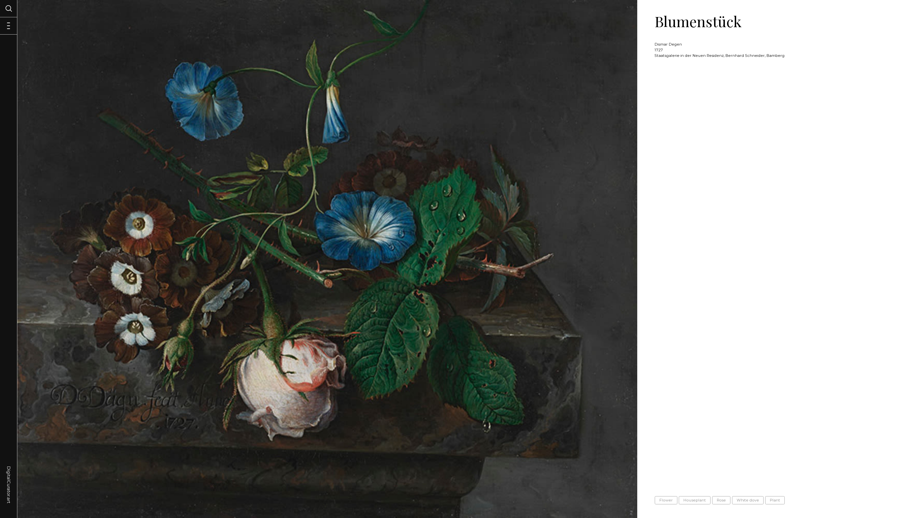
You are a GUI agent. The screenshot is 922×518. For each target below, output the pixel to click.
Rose (721, 500)
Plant (775, 500)
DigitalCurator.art (8, 479)
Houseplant (694, 500)
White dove (748, 500)
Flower (666, 500)
